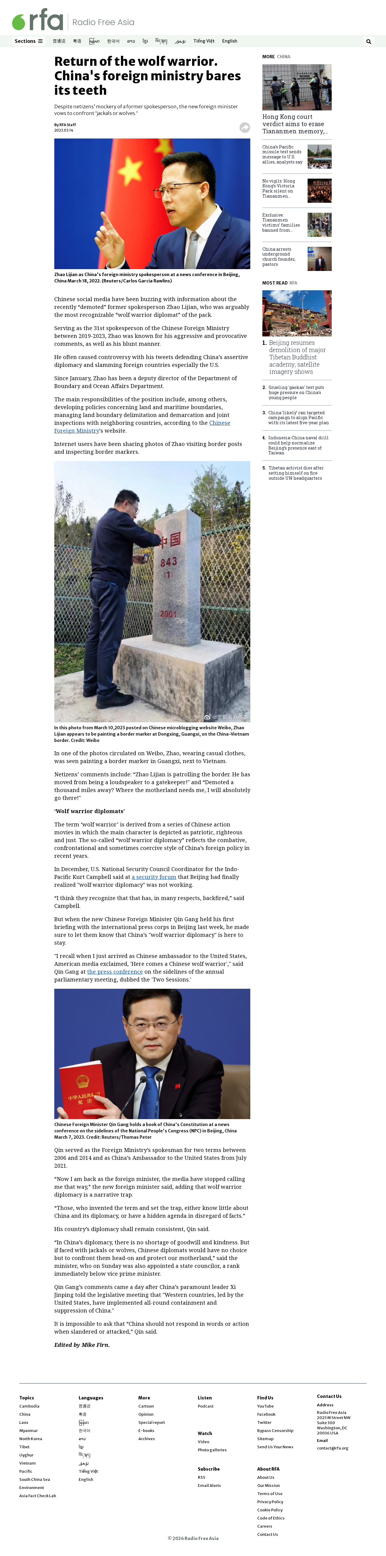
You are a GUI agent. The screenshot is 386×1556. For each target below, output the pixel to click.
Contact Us (267, 1534)
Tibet (24, 1446)
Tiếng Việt (204, 41)
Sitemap (265, 1438)
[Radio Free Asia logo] (73, 18)
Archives (146, 1438)
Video (203, 1441)
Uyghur (26, 1455)
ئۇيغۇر (180, 41)
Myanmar (28, 1430)
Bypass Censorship (275, 1430)
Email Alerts (209, 1485)
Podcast (206, 1406)
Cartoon (146, 1406)
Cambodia (29, 1406)
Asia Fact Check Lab (37, 1495)
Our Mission (268, 1485)
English (229, 41)
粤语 (77, 41)
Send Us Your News (275, 1446)
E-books (146, 1430)
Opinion (145, 1414)
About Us (265, 1477)
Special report (151, 1422)
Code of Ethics (271, 1518)
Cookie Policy (270, 1510)
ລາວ (131, 41)
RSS (201, 1477)
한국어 (113, 41)
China (24, 1414)
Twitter (264, 1422)
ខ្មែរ (145, 41)
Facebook (266, 1414)
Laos (23, 1422)
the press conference (115, 971)
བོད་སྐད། (161, 41)
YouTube (265, 1406)
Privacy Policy (270, 1501)
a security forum (154, 876)
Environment (31, 1487)
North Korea (30, 1438)
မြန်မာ (94, 41)
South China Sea (34, 1479)
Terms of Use (270, 1493)
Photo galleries (212, 1450)
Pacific (25, 1471)
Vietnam (27, 1463)
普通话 (59, 41)
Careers (264, 1526)
